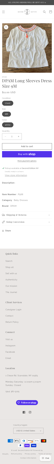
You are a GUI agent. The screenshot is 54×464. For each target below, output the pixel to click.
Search (9, 261)
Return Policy (12, 322)
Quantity (6, 131)
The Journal (11, 292)
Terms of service (45, 454)
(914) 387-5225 (12, 391)
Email (8, 358)
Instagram (10, 346)
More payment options (27, 161)
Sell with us (11, 273)
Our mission (11, 286)
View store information (16, 175)
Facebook (10, 352)
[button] (3, 12)
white (8, 125)
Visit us (9, 339)
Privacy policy (30, 454)
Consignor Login (13, 310)
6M (6, 114)
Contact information (28, 458)
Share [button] (8, 231)
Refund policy (16, 454)
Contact (9, 316)
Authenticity (11, 280)
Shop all (10, 267)
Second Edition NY (25, 450)
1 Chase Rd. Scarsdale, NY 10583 (22, 375)
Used (7, 103)
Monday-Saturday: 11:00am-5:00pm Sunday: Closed (23, 383)
